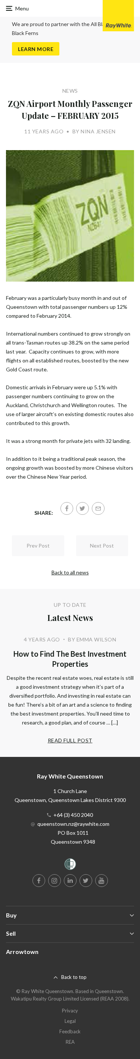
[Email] (98, 508)
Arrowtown (22, 951)
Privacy (70, 1011)
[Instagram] (54, 880)
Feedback (70, 1031)
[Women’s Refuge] (70, 865)
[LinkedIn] (70, 880)
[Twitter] (82, 508)
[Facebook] (66, 508)
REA (70, 1042)
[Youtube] (101, 880)
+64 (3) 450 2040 (73, 815)
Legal (70, 1021)
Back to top (74, 977)
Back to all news (70, 572)
